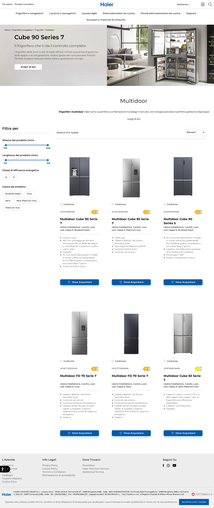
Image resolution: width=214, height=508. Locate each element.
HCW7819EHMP (120, 211)
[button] (7, 469)
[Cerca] (210, 4)
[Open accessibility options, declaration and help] (2, 469)
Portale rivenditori (24, 4)
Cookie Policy (50, 468)
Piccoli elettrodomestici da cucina (161, 13)
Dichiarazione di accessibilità (58, 475)
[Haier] (107, 4)
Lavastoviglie (89, 13)
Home (7, 30)
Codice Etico (9, 481)
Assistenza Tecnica (93, 472)
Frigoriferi (39, 30)
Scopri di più (28, 66)
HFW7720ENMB (120, 368)
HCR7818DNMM (172, 368)
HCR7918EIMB (67, 211)
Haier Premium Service (95, 468)
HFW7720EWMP (68, 368)
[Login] (203, 4)
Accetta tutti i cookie (194, 502)
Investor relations (12, 478)
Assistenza (182, 4)
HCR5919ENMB (171, 211)
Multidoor (50, 30)
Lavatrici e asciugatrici (62, 13)
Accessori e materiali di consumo (105, 19)
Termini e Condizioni (54, 472)
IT (194, 4)
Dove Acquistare (82, 282)
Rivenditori (88, 465)
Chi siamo (7, 4)
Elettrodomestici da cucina (119, 13)
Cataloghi (7, 475)
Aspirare (191, 13)
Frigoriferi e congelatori (30, 13)
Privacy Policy (50, 465)
